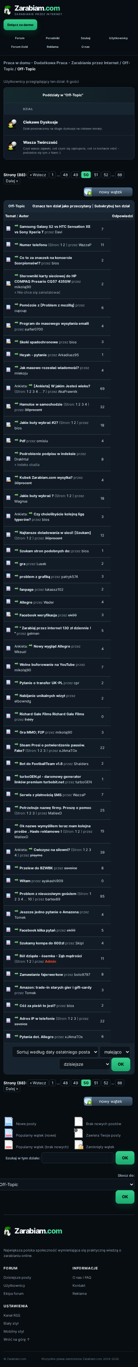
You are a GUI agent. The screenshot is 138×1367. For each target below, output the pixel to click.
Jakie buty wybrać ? (37, 496)
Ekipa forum (14, 1293)
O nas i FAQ (82, 1277)
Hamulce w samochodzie (41, 404)
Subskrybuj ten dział (112, 206)
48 (65, 174)
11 (102, 245)
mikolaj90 (22, 287)
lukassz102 (54, 589)
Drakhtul (21, 459)
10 (30, 899)
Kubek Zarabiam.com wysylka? (46, 477)
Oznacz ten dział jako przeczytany (61, 206)
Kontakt (79, 1285)
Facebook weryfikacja (38, 615)
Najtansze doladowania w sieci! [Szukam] (55, 532)
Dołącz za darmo (20, 25)
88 (119, 174)
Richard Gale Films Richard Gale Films (52, 714)
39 (102, 852)
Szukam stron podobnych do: (45, 551)
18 (102, 425)
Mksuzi (20, 651)
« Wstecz (38, 174)
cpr (76, 683)
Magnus (21, 501)
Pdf (22, 441)
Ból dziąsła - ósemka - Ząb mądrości (51, 956)
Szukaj (85, 38)
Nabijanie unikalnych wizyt (42, 695)
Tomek (20, 917)
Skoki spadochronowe (39, 342)
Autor (24, 216)
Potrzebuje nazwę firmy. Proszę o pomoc (55, 807)
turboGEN (83, 782)
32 (102, 407)
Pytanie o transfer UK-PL (41, 683)
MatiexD (55, 813)
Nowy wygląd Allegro (52, 646)
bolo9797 (82, 974)
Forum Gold (19, 46)
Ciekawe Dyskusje (40, 122)
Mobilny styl (14, 1331)
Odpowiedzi (122, 216)
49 (75, 174)
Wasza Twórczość (40, 142)
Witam (25, 881)
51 (96, 174)
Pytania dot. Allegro (37, 1037)
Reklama (52, 46)
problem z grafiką (35, 576)
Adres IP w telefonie (37, 1018)
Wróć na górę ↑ (17, 1339)
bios (55, 263)
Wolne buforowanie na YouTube (47, 664)
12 (102, 535)
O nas (86, 46)
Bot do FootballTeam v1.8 (41, 763)
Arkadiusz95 (68, 355)
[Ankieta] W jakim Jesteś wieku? (62, 386)
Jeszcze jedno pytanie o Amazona (49, 912)
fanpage (27, 589)
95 (102, 896)
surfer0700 (34, 329)
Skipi (79, 943)
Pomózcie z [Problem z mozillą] (47, 305)
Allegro (26, 602)
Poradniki (52, 38)
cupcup (20, 310)
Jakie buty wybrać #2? (39, 422)
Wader (49, 602)
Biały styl (11, 1323)
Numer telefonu (33, 245)
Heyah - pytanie (33, 355)
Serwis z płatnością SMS (41, 795)
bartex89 (52, 899)
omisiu (42, 441)
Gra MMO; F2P (32, 732)
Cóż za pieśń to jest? (38, 1005)
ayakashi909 (52, 881)
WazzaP (85, 245)
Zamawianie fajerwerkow (41, 974)
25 (102, 810)
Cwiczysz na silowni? (52, 849)
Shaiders (81, 763)
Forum (19, 38)
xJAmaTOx (68, 750)
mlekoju (21, 373)
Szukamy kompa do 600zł (42, 943)
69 (102, 388)
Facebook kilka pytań (38, 930)
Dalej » (12, 180)
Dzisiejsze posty (17, 1277)
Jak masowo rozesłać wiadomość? (49, 367)
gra (22, 564)
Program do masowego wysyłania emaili (54, 323)
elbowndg (22, 701)
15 (102, 831)
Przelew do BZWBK (36, 868)
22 (102, 747)
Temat (10, 216)
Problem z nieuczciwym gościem (48, 893)
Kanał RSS (12, 1315)
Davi (58, 232)
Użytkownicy (118, 38)
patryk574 (69, 576)
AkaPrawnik (67, 391)
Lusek (41, 564)
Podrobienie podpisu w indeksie (48, 453)
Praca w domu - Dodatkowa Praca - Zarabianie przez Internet (61, 62)
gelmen (33, 633)
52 (106, 174)
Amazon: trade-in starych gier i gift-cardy (55, 987)
